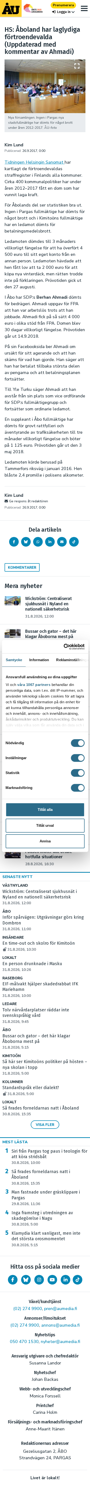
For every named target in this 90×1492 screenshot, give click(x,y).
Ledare (9, 1004)
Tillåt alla (45, 809)
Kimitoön (11, 1056)
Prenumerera (63, 5)
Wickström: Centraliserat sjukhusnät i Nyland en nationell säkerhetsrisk (39, 897)
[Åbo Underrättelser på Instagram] (39, 1280)
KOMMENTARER (22, 567)
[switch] (77, 758)
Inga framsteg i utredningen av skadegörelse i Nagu (42, 1218)
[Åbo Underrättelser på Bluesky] (26, 1280)
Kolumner (12, 1082)
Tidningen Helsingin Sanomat (35, 162)
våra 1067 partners (33, 685)
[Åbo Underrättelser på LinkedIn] (65, 1280)
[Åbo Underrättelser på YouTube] (52, 1280)
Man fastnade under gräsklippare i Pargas (46, 1197)
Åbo (6, 911)
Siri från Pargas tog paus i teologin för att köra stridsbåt (49, 1157)
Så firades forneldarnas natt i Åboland (41, 1177)
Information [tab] (39, 660)
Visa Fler (45, 1124)
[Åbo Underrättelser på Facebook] (13, 1280)
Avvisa (45, 841)
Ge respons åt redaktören (28, 501)
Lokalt (9, 958)
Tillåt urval (45, 825)
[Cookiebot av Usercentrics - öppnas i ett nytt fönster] (64, 647)
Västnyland (15, 885)
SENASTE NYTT (17, 876)
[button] (63, 11)
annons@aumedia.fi (60, 1325)
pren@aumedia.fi (60, 1308)
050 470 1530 (24, 1341)
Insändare (13, 937)
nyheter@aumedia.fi (60, 1341)
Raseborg (12, 978)
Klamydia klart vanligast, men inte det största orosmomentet (46, 1239)
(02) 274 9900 (27, 1308)
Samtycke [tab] (14, 660)
